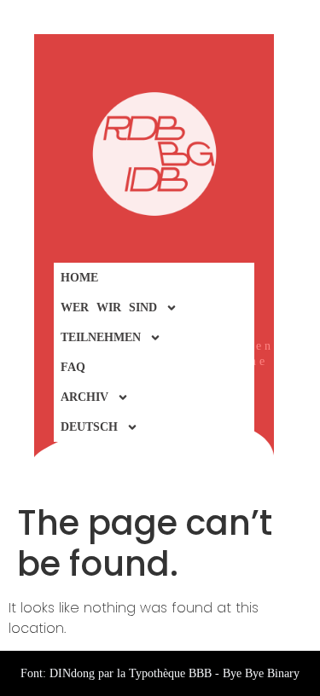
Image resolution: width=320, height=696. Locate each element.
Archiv (84, 397)
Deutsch (89, 426)
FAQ (73, 367)
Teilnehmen (101, 337)
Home (79, 277)
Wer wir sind (109, 307)
